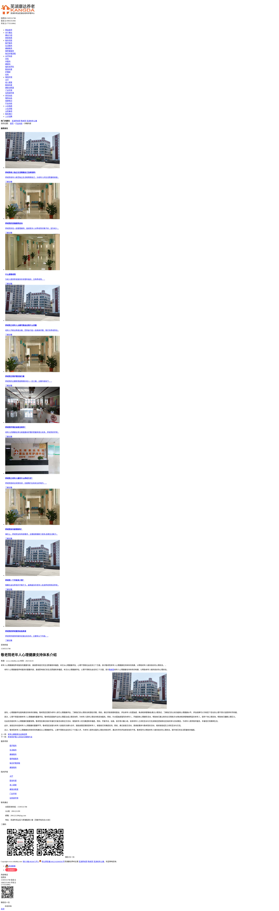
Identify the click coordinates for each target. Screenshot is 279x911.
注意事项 (8, 111)
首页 (12, 123)
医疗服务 (8, 43)
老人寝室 (8, 82)
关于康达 (8, 33)
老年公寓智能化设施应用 (17, 734)
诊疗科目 (8, 56)
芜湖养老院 (16, 121)
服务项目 (8, 40)
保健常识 (8, 101)
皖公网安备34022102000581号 (53, 861)
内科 (7, 59)
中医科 (7, 61)
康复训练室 (9, 88)
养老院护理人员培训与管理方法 (20, 737)
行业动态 (8, 103)
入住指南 (8, 106)
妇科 (7, 74)
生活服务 (8, 46)
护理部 (7, 72)
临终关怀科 (9, 67)
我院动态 (8, 98)
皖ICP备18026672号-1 (31, 861)
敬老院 (23, 121)
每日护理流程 (10, 54)
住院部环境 (9, 93)
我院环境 (8, 77)
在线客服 (12, 866)
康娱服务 (8, 48)
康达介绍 (8, 35)
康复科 (7, 64)
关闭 (2, 909)
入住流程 (8, 109)
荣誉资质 (8, 38)
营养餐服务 (9, 51)
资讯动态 (8, 95)
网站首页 (8, 30)
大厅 (7, 80)
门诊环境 (8, 90)
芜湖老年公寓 (32, 121)
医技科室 (8, 69)
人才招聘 (8, 116)
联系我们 (8, 114)
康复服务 (13, 767)
